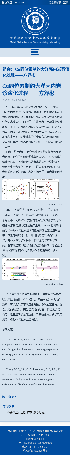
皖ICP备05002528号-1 (35, 450)
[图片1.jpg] (30, 199)
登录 (65, 2)
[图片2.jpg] (30, 279)
